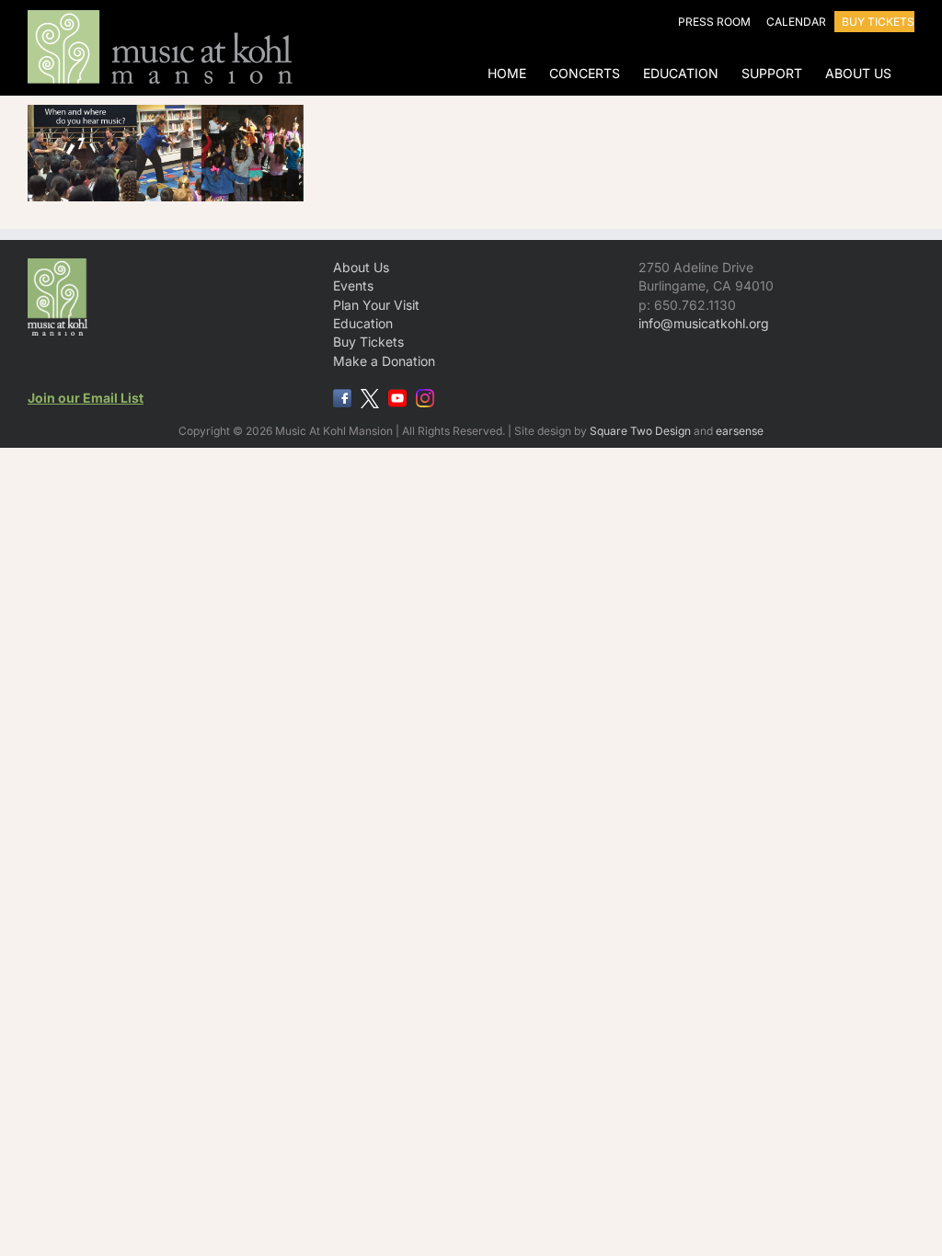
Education (363, 323)
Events (353, 285)
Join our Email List (86, 397)
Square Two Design (640, 431)
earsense (740, 431)
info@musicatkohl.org (703, 323)
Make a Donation (384, 361)
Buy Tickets (368, 341)
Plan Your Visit (376, 305)
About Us (361, 267)
